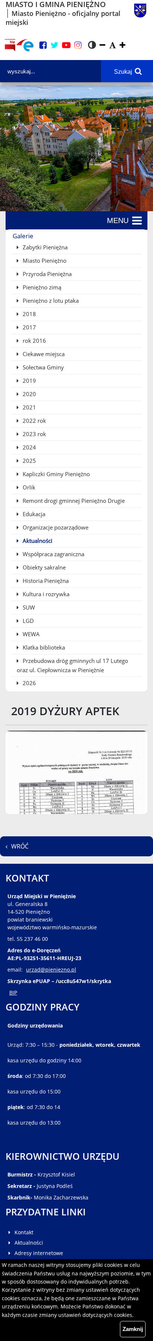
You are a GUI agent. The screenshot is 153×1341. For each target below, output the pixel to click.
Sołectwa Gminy (42, 367)
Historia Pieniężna (45, 580)
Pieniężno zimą (41, 287)
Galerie (23, 236)
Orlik (28, 487)
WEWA (30, 634)
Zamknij (133, 1329)
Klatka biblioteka (43, 647)
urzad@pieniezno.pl (51, 969)
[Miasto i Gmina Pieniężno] (140, 13)
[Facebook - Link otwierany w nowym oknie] (43, 45)
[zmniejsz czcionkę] (102, 45)
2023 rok (33, 434)
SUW (28, 607)
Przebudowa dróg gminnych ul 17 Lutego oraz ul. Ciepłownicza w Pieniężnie (72, 665)
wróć (20, 846)
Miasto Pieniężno (43, 260)
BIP (13, 992)
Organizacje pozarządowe (54, 527)
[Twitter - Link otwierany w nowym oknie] (54, 45)
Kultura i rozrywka (45, 594)
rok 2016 (33, 340)
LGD (27, 620)
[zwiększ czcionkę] (122, 45)
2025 (28, 460)
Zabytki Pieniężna (44, 247)
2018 (28, 314)
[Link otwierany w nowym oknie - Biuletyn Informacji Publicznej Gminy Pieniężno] (10, 45)
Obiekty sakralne (43, 567)
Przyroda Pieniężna (46, 274)
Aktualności (36, 540)
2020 (28, 394)
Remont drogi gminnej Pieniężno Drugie (73, 500)
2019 (28, 380)
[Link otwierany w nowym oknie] (25, 45)
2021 (28, 407)
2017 (28, 327)
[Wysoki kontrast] (91, 45)
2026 (28, 683)
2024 (28, 447)
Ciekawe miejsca (43, 354)
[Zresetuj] (112, 45)
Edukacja (33, 514)
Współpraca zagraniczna (52, 554)
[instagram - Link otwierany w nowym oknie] (78, 45)
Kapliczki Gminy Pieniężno (55, 474)
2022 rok (33, 420)
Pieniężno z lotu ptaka (50, 300)
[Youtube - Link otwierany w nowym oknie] (66, 45)
